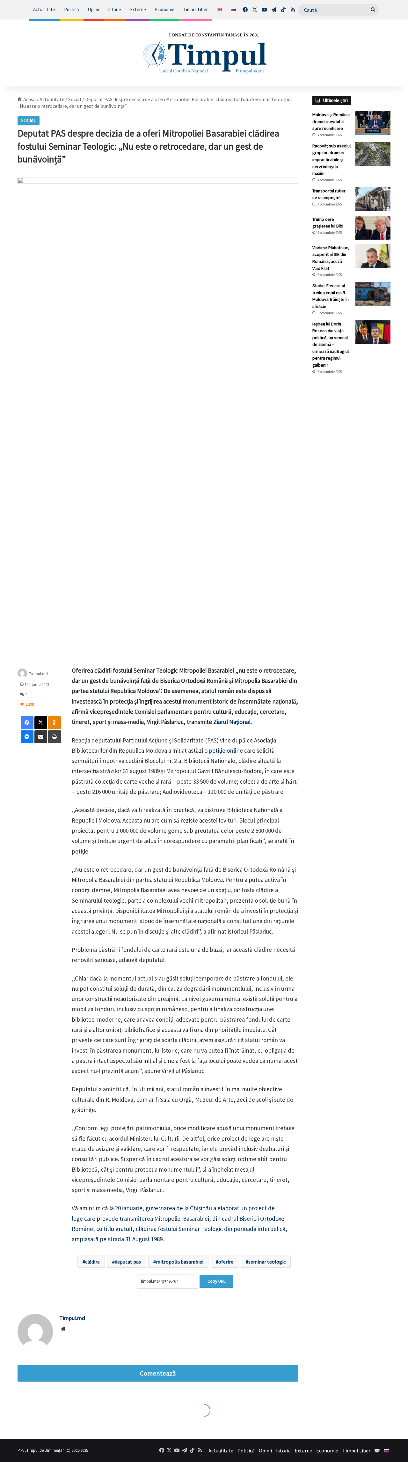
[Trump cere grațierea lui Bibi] (372, 228)
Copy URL (216, 1281)
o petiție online (223, 750)
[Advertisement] (351, 486)
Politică (71, 9)
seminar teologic (267, 1261)
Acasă (29, 99)
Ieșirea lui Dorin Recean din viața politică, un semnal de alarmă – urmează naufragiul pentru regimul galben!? (330, 344)
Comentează (158, 1373)
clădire (92, 1261)
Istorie (114, 9)
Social (74, 99)
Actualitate (44, 9)
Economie (164, 9)
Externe (138, 9)
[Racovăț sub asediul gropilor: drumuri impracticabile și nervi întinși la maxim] (372, 154)
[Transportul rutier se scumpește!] (372, 199)
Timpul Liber (195, 9)
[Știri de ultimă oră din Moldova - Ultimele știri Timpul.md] (204, 53)
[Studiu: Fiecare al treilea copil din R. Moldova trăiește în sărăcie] (372, 294)
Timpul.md (38, 673)
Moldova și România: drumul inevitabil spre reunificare (331, 121)
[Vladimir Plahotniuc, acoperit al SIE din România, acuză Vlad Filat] (372, 256)
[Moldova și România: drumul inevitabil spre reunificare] (372, 123)
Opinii (93, 9)
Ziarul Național (232, 722)
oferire (225, 1261)
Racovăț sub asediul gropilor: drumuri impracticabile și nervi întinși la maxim (331, 159)
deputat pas (128, 1261)
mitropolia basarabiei (179, 1261)
